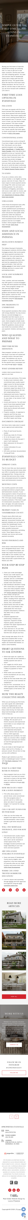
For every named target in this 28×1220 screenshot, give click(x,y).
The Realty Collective (11, 761)
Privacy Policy (21, 1209)
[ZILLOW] (18, 1190)
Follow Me (14, 1072)
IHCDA (20, 364)
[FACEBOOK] (9, 1190)
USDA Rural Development (12, 867)
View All (14, 996)
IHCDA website (7, 266)
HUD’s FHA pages (14, 133)
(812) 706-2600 (9, 1137)
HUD (14, 364)
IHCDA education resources (15, 593)
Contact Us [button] (14, 1044)
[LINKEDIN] (14, 1190)
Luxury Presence (14, 1201)
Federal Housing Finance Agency (14, 169)
